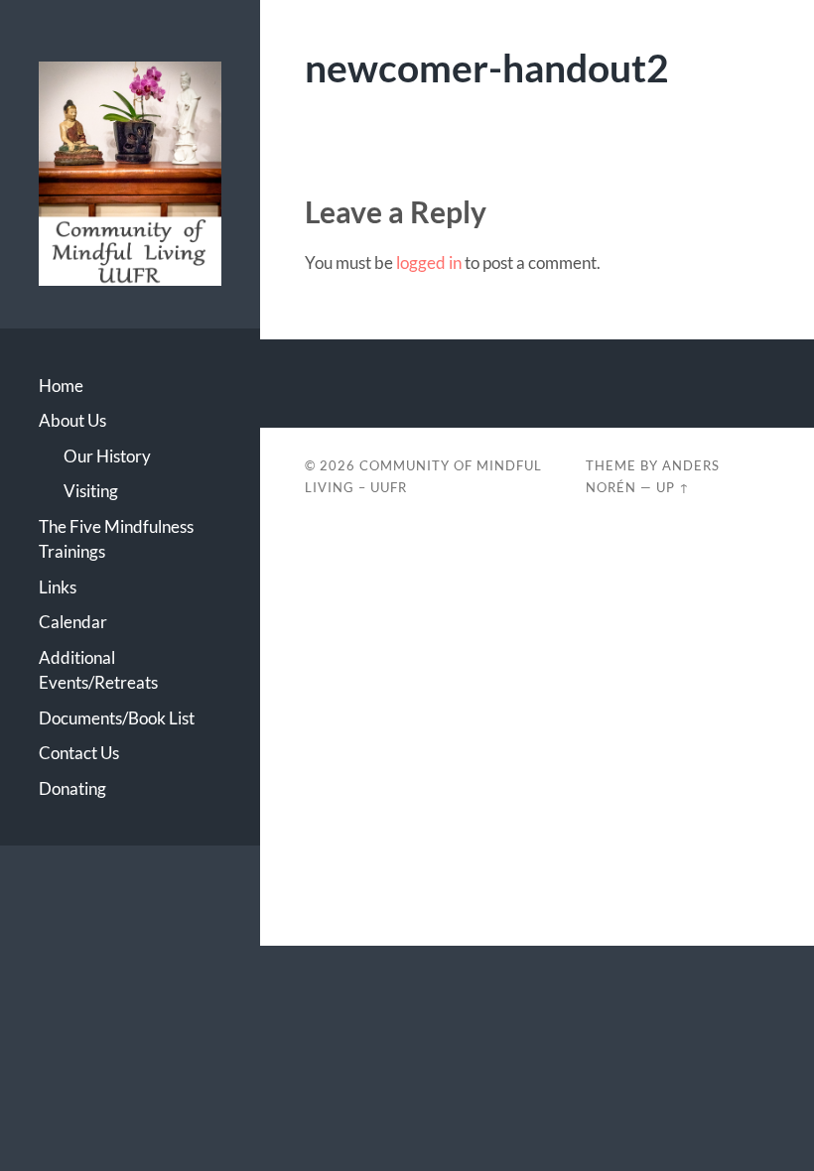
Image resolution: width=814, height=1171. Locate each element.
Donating (72, 788)
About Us (72, 420)
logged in (429, 262)
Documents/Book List (117, 718)
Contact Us (79, 752)
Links (57, 587)
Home (61, 385)
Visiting (91, 490)
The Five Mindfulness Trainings (116, 539)
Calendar (73, 621)
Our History (107, 456)
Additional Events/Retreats (98, 670)
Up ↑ (673, 487)
